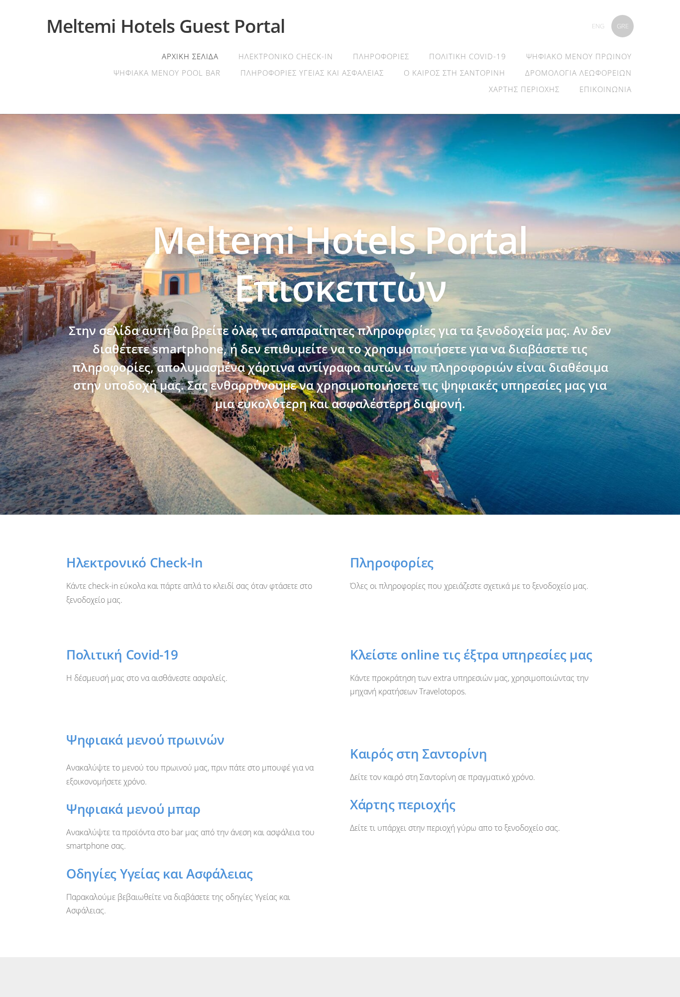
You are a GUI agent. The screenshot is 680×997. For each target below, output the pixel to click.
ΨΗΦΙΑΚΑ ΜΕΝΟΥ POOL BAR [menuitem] (167, 73)
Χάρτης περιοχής (402, 804)
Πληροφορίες (392, 562)
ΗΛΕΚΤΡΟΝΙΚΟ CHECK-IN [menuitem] (285, 56)
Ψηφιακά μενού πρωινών (145, 740)
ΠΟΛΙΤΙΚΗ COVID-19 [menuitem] (467, 56)
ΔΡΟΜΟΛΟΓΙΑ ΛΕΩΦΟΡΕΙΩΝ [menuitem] (578, 73)
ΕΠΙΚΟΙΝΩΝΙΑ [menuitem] (605, 89)
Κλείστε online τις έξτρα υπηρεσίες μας (471, 655)
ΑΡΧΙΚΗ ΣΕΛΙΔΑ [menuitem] (190, 56)
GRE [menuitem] (623, 25)
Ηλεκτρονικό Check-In (134, 562)
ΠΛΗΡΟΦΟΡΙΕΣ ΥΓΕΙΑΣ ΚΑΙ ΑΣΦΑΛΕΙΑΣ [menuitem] (312, 73)
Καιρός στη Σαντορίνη (418, 754)
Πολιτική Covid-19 (122, 655)
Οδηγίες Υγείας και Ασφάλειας (159, 874)
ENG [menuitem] (598, 25)
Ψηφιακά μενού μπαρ (133, 809)
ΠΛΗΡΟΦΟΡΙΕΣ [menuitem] (381, 56)
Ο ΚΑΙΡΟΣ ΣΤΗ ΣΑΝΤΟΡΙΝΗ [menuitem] (454, 73)
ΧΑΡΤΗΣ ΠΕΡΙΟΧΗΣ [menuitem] (524, 89)
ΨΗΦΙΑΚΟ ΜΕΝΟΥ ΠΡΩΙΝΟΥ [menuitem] (579, 56)
